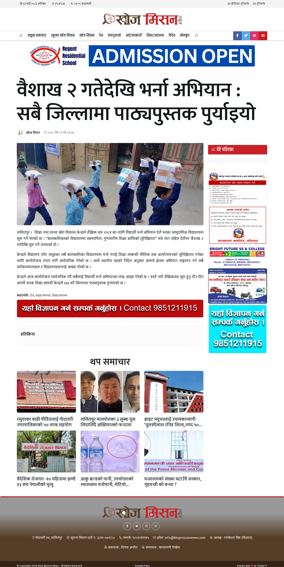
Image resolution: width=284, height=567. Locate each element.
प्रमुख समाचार (37, 35)
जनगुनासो (114, 35)
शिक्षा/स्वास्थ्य (155, 35)
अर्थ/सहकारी (134, 35)
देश (101, 35)
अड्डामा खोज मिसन (63, 35)
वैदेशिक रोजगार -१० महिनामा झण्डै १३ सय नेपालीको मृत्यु (46, 482)
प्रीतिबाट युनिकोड (240, 3)
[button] (21, 35)
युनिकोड (260, 3)
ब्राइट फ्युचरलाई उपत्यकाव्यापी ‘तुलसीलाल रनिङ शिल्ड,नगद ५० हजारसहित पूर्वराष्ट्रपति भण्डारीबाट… (171, 427)
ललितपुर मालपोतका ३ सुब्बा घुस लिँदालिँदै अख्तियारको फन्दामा (108, 422)
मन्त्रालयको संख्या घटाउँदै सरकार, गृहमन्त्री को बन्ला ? (172, 482)
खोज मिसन (86, 35)
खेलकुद (185, 35)
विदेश (172, 35)
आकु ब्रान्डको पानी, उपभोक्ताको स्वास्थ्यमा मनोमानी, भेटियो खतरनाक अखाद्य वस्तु (107, 484)
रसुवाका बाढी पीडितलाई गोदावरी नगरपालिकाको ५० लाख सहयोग (45, 422)
